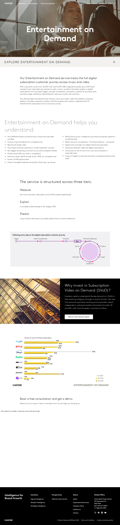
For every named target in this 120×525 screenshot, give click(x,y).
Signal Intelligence (37, 499)
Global (110, 3)
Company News (78, 506)
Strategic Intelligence (38, 506)
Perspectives (33, 3)
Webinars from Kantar (59, 499)
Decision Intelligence (38, 502)
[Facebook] (99, 513)
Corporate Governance (81, 502)
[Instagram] (95, 513)
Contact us (103, 3)
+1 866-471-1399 (100, 508)
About (88, 3)
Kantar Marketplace (48, 3)
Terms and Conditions (88, 520)
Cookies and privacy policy (105, 520)
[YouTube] (102, 513)
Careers (95, 3)
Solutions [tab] (22, 3)
